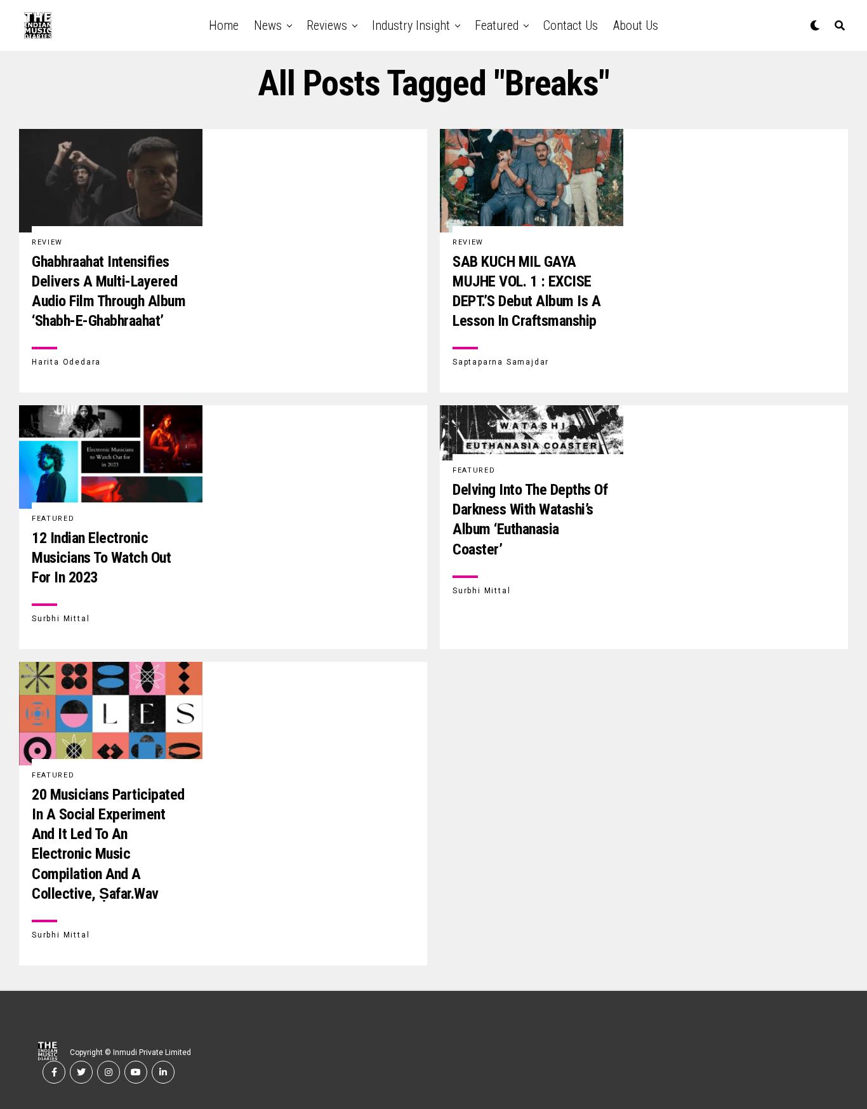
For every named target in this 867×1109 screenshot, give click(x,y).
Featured (497, 25)
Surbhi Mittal (60, 618)
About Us (635, 25)
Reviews (327, 25)
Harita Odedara (66, 362)
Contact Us (570, 25)
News (268, 25)
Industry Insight (411, 25)
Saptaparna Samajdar (501, 362)
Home (224, 25)
